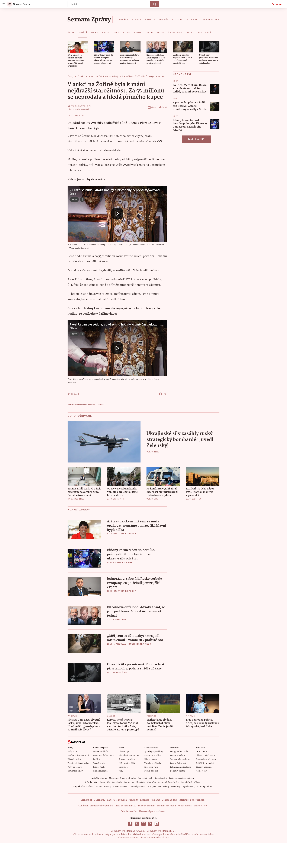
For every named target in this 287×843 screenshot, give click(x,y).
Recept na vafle (151, 767)
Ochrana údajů (169, 800)
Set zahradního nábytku (168, 782)
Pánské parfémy (204, 786)
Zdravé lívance (150, 759)
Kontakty (133, 800)
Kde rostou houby (145, 778)
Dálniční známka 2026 (205, 755)
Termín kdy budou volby (78, 763)
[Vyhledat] (154, 4)
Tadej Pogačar (99, 763)
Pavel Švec (121, 672)
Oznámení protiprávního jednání (95, 806)
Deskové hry (163, 786)
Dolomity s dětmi (177, 771)
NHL (121, 771)
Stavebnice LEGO (120, 786)
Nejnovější (182, 74)
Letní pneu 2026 (203, 751)
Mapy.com (114, 778)
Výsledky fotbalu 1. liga (129, 755)
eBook (154, 107)
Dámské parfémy (137, 786)
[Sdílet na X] (165, 394)
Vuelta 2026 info (100, 751)
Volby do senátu (75, 767)
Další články (196, 139)
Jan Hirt (96, 759)
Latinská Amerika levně (180, 767)
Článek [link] (73, 194)
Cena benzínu (161, 778)
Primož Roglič (99, 767)
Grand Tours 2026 (101, 771)
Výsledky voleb (74, 759)
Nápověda (121, 800)
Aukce (101, 404)
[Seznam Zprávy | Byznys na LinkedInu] (157, 824)
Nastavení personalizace (152, 811)
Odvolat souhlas (129, 811)
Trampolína (129, 782)
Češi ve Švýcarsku (178, 763)
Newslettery (200, 806)
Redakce (144, 800)
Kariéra (111, 800)
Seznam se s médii (166, 806)
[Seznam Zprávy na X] (137, 824)
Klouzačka (151, 782)
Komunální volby (75, 771)
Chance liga (124, 751)
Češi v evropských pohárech (181, 778)
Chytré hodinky (189, 786)
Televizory (175, 786)
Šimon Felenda (123, 562)
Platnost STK (201, 771)
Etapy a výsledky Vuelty (103, 755)
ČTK (89, 106)
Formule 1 (123, 767)
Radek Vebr (143, 644)
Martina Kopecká (125, 534)
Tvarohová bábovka (152, 763)
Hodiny (91, 404)
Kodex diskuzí (185, 806)
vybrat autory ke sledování (78, 109)
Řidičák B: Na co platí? (205, 763)
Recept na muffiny (152, 755)
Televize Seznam (146, 806)
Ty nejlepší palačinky (153, 751)
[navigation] (3, 4)
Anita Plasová (77, 106)
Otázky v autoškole (204, 767)
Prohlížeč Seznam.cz (125, 806)
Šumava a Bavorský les (180, 759)
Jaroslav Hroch (124, 644)
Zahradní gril (186, 782)
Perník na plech (151, 771)
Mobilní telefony (103, 786)
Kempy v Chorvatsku (179, 751)
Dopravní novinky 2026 (206, 759)
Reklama (155, 800)
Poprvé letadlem (177, 755)
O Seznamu (99, 800)
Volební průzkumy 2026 (78, 755)
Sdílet (164, 107)
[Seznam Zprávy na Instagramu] (143, 824)
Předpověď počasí (128, 778)
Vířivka (197, 782)
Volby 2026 (72, 751)
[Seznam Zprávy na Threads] (150, 824)
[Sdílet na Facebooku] (160, 394)
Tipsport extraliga (127, 759)
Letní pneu (152, 786)
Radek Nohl (120, 619)
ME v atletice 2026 (127, 763)
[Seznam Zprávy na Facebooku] (130, 824)
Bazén (102, 782)
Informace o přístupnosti (191, 800)
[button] (78, 47)
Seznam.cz (277, 4)
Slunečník (140, 782)
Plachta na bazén (114, 782)
